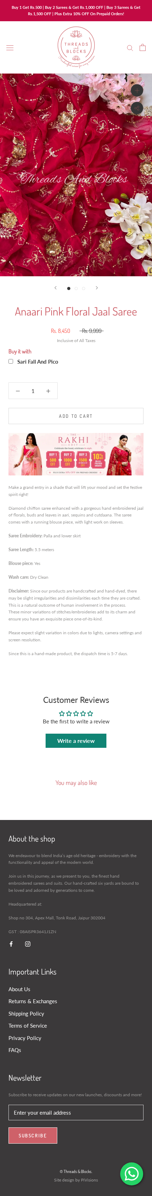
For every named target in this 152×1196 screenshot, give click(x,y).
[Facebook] (11, 943)
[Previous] (55, 287)
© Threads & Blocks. (76, 1171)
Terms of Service (27, 1025)
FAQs (14, 1050)
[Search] (130, 47)
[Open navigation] (9, 47)
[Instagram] (27, 943)
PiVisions (89, 1180)
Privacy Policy (24, 1038)
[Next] (97, 287)
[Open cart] (143, 47)
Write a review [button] (76, 740)
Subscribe (33, 1135)
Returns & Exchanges (32, 1001)
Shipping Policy (26, 1013)
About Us (19, 989)
